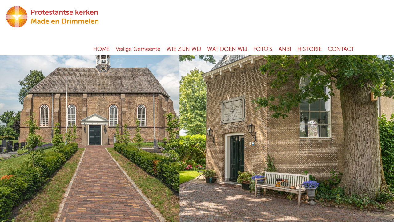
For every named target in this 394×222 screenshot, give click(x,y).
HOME (101, 49)
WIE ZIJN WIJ (184, 49)
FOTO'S (262, 49)
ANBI (285, 49)
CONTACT (341, 49)
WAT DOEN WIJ (227, 49)
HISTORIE (309, 49)
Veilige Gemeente (138, 49)
